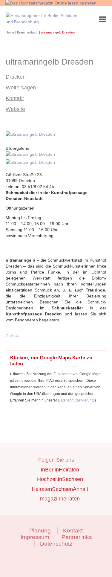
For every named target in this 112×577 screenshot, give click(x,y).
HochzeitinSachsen (60, 479)
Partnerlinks (77, 537)
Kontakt (15, 98)
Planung (40, 530)
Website (15, 109)
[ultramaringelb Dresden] (31, 134)
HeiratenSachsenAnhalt (60, 489)
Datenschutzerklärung (76, 400)
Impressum (35, 537)
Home (10, 32)
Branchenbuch (28, 32)
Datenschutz (56, 544)
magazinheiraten (60, 499)
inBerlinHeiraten (60, 470)
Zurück (12, 335)
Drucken (16, 77)
